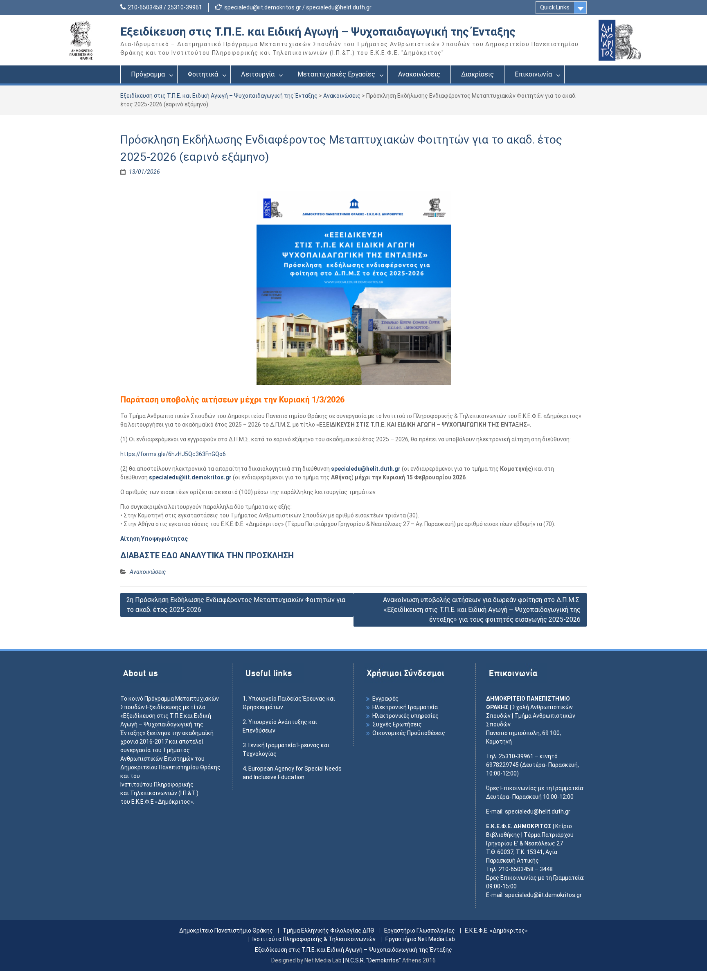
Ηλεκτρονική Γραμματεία (405, 707)
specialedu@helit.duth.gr (366, 468)
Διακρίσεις (477, 74)
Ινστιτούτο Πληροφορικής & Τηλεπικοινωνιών (314, 939)
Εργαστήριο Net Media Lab (420, 939)
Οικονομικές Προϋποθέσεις (408, 733)
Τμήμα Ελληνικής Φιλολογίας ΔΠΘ (328, 930)
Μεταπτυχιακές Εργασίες (336, 74)
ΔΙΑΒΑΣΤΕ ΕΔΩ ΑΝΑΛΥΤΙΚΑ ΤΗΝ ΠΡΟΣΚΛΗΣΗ (207, 555)
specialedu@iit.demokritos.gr (190, 477)
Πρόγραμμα (148, 74)
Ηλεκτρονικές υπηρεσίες (405, 716)
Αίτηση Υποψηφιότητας (154, 538)
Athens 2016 (419, 960)
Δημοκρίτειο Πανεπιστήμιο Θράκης (226, 930)
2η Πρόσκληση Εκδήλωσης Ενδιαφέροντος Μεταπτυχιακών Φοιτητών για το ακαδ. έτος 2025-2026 (235, 605)
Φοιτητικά (203, 74)
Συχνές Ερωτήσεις (397, 724)
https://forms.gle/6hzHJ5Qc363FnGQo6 (173, 454)
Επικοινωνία (533, 74)
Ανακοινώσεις (419, 74)
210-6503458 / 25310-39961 (165, 7)
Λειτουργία (258, 74)
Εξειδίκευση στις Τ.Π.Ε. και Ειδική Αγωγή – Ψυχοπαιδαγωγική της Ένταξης (318, 31)
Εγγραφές (385, 698)
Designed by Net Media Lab (306, 960)
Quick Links (555, 7)
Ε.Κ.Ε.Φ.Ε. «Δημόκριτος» (496, 930)
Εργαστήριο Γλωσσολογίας (419, 930)
